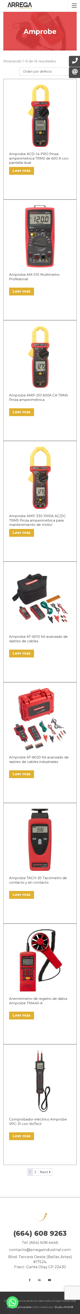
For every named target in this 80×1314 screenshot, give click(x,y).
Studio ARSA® (63, 1307)
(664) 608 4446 (43, 1242)
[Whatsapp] (12, 1302)
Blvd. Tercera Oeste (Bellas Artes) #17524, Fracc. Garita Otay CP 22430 (40, 1262)
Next (44, 1172)
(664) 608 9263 (40, 1233)
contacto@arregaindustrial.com (40, 1249)
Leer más (21, 170)
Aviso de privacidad (19, 1307)
